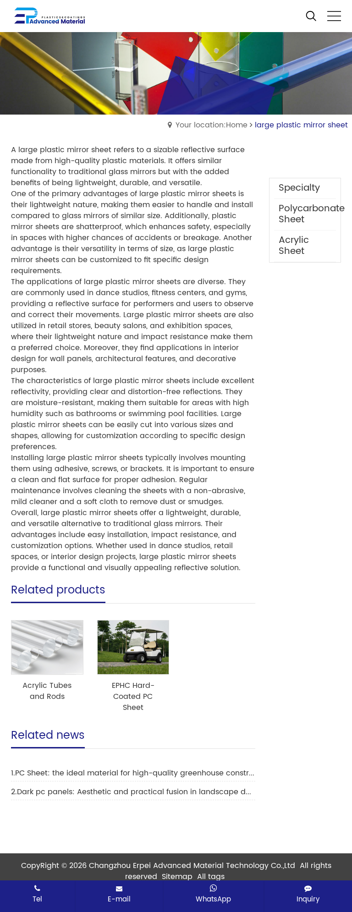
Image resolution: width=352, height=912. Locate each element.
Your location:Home (212, 125)
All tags (211, 877)
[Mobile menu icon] (334, 16)
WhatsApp (213, 899)
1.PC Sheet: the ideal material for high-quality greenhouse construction (133, 773)
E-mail (119, 899)
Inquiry (308, 899)
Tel (37, 899)
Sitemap (177, 877)
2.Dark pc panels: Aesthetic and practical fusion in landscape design (133, 792)
